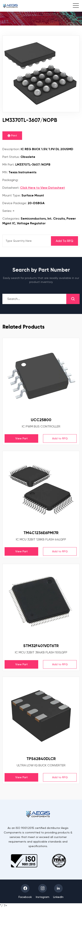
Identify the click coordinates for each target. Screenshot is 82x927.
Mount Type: (11, 195)
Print (13, 135)
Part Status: (11, 157)
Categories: (11, 218)
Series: (7, 211)
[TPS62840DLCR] (41, 715)
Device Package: (14, 203)
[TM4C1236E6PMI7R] (41, 489)
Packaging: (10, 180)
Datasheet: (10, 188)
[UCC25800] (41, 376)
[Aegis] (10, 6)
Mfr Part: (8, 164)
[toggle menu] (73, 6)
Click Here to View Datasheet (42, 188)
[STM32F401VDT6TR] (41, 602)
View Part (21, 438)
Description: (11, 149)
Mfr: (5, 172)
